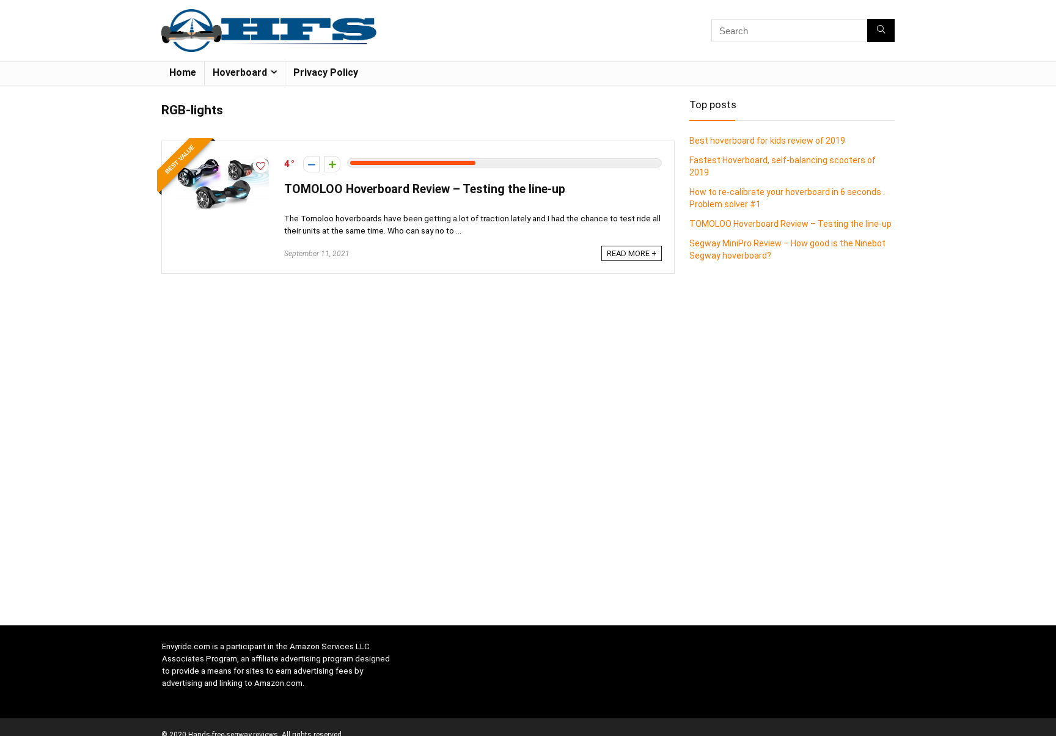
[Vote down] (311, 164)
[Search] (881, 30)
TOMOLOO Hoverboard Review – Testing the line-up (424, 189)
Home (182, 72)
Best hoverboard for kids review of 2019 (767, 140)
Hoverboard (240, 72)
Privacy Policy (325, 72)
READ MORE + (631, 253)
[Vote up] (332, 164)
